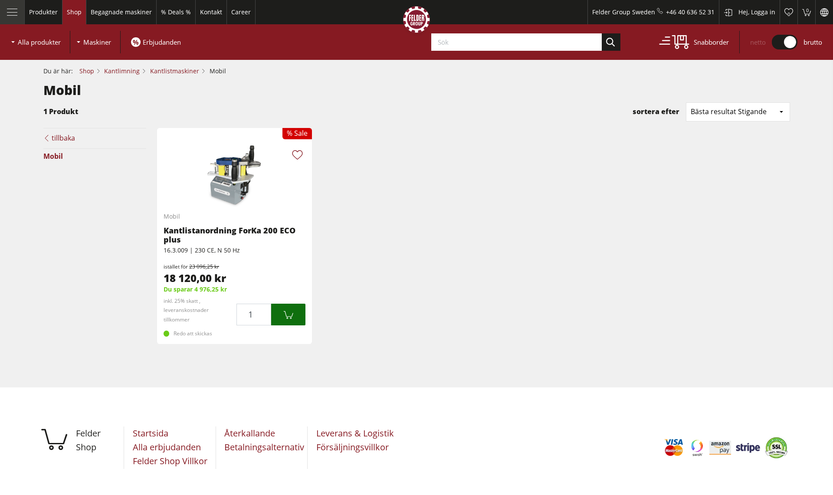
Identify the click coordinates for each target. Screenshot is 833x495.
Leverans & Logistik (355, 433)
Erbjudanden (162, 42)
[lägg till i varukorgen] (288, 314)
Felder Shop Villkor (170, 461)
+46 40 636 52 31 (690, 12)
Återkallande (249, 433)
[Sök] (611, 42)
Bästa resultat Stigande (729, 111)
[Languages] (824, 12)
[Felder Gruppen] (416, 21)
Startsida (150, 433)
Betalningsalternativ (264, 447)
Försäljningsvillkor (352, 447)
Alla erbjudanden (167, 447)
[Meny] (12, 12)
